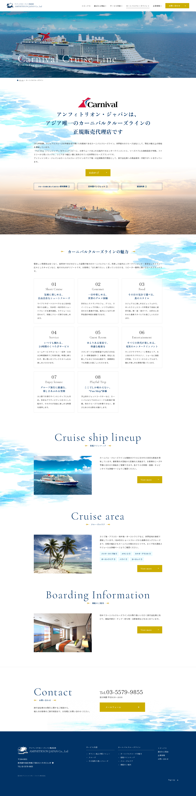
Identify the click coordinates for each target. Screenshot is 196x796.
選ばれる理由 (99, 6)
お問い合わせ (174, 5)
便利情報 (52, 186)
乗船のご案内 (125, 764)
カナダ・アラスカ (141, 553)
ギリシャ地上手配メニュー (99, 753)
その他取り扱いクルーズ (98, 761)
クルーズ (92, 757)
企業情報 (156, 6)
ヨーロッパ (136, 559)
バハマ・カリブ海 (108, 553)
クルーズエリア (126, 761)
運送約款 (141, 186)
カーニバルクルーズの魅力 (131, 753)
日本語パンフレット (96, 186)
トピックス (86, 6)
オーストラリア (107, 559)
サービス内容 (115, 6)
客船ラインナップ (127, 757)
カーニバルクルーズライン (137, 6)
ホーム (21, 80)
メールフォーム (113, 707)
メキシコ (125, 553)
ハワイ (122, 559)
